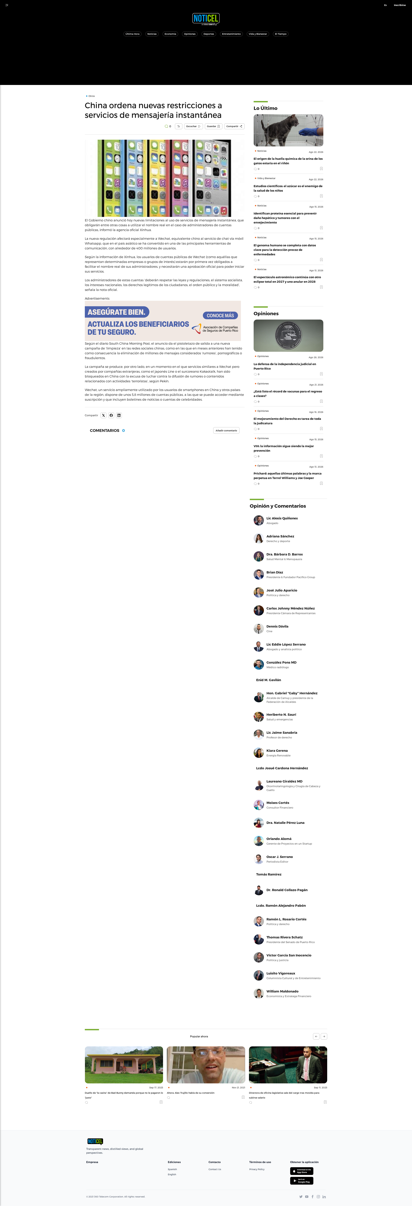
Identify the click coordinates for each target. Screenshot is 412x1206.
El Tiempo (280, 34)
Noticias (152, 34)
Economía (170, 34)
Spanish (172, 1169)
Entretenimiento (231, 34)
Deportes (209, 34)
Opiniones (190, 34)
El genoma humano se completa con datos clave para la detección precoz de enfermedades (285, 249)
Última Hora (132, 34)
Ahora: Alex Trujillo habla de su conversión (108, 1092)
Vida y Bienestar (258, 34)
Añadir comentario (226, 430)
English (172, 1174)
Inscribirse (400, 5)
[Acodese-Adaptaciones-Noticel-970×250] (165, 321)
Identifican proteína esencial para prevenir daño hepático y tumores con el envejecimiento (285, 218)
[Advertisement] (206, 62)
